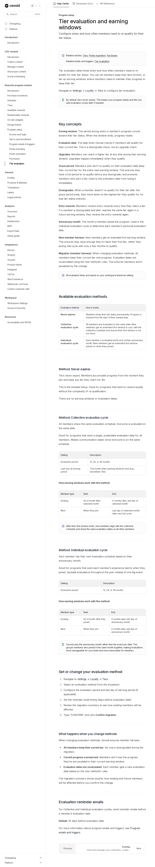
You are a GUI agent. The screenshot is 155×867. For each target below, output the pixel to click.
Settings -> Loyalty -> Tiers (88, 90)
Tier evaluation (101, 61)
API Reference (107, 3)
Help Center (63, 3)
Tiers (85, 55)
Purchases (112, 55)
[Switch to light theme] (35, 5)
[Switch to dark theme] (39, 5)
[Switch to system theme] (32, 5)
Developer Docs (84, 3)
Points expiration (97, 55)
